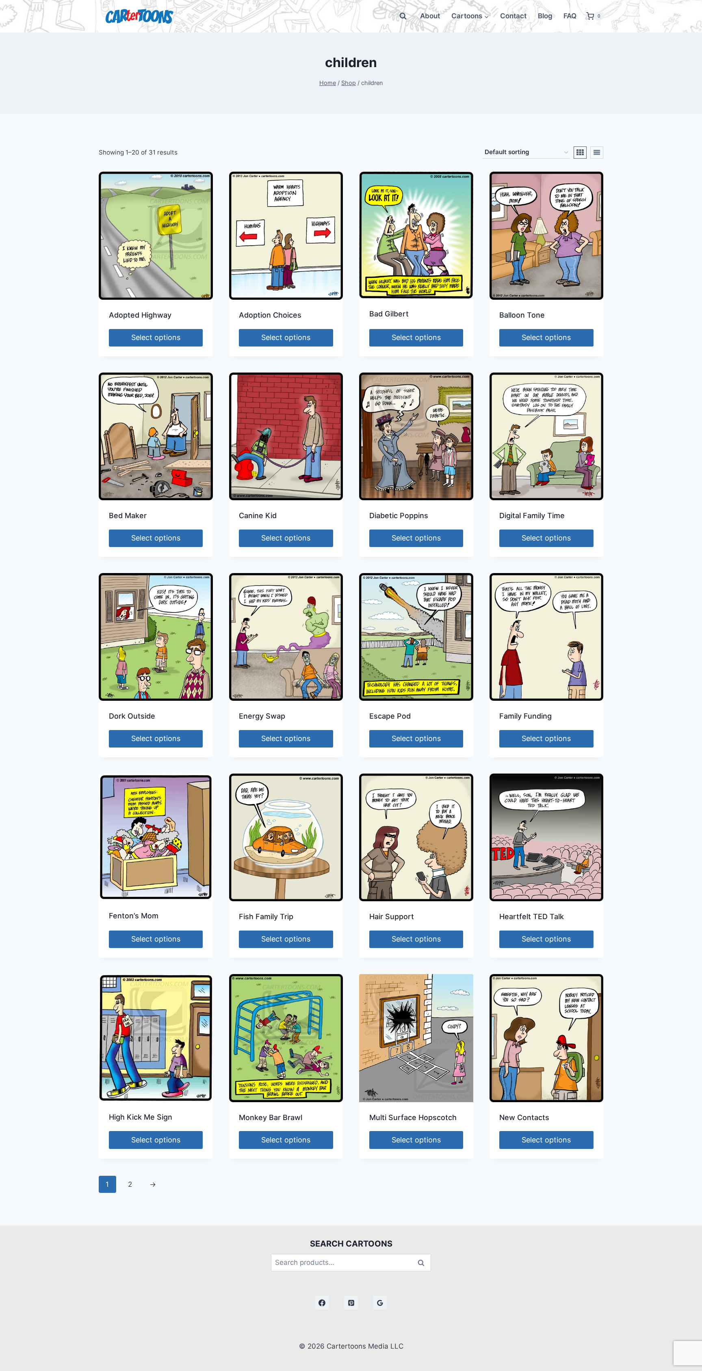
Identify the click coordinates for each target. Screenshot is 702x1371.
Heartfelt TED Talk (531, 916)
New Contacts (524, 1117)
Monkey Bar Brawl (270, 1117)
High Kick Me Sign (140, 1117)
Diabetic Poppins (398, 515)
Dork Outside (132, 716)
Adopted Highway (140, 315)
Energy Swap (262, 716)
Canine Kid (258, 515)
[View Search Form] (403, 16)
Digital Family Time (532, 515)
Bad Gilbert (389, 314)
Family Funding (525, 716)
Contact (513, 16)
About (430, 16)
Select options (155, 337)
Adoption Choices (270, 315)
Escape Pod (390, 716)
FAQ (569, 16)
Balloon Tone (522, 315)
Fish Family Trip (266, 916)
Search (423, 1262)
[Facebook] (322, 1303)
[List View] (596, 152)
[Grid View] (580, 152)
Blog (545, 16)
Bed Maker (128, 515)
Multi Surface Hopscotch (413, 1117)
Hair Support (391, 916)
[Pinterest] (351, 1303)
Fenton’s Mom (133, 915)
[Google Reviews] (380, 1303)
